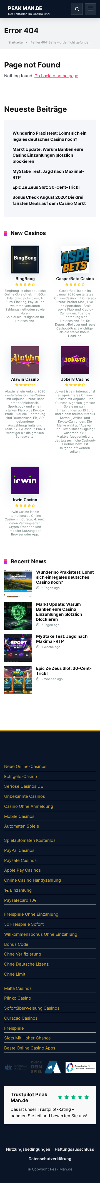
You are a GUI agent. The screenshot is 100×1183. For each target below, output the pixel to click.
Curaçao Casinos (21, 1018)
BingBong (25, 278)
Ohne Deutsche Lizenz (26, 964)
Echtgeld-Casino (20, 776)
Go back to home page (56, 75)
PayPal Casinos (19, 850)
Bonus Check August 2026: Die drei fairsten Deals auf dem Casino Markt (49, 200)
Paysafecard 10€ (20, 900)
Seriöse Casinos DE (23, 786)
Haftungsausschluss (74, 1149)
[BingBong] (25, 272)
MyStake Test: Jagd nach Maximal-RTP (48, 174)
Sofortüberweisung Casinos (31, 1008)
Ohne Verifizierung (22, 954)
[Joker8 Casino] (75, 372)
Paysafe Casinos (20, 860)
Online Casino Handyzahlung (32, 880)
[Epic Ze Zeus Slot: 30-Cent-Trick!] (18, 692)
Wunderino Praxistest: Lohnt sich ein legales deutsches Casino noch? (49, 136)
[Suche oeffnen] (77, 9)
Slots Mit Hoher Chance (27, 1038)
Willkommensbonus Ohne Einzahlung (40, 934)
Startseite (15, 42)
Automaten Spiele (21, 826)
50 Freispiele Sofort (24, 924)
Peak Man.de (25, 8)
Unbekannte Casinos (24, 796)
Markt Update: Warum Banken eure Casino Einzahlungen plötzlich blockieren (47, 155)
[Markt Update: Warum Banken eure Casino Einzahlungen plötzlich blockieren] (18, 628)
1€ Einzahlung (18, 890)
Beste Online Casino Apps (29, 1048)
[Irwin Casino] (25, 492)
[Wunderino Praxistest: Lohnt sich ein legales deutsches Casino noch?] (18, 596)
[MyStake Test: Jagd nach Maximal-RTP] (18, 660)
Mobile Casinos (19, 816)
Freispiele (14, 1028)
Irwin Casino (25, 499)
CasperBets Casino (75, 278)
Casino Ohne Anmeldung (28, 806)
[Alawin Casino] (25, 372)
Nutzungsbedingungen (28, 1149)
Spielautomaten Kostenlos (30, 840)
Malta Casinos (18, 988)
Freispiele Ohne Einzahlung (31, 914)
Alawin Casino (25, 379)
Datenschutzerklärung (50, 1158)
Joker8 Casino (75, 379)
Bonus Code (16, 944)
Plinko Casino (17, 998)
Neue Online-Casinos (25, 766)
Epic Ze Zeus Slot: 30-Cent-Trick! (46, 187)
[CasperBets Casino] (75, 272)
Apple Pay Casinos (22, 870)
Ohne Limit (14, 974)
